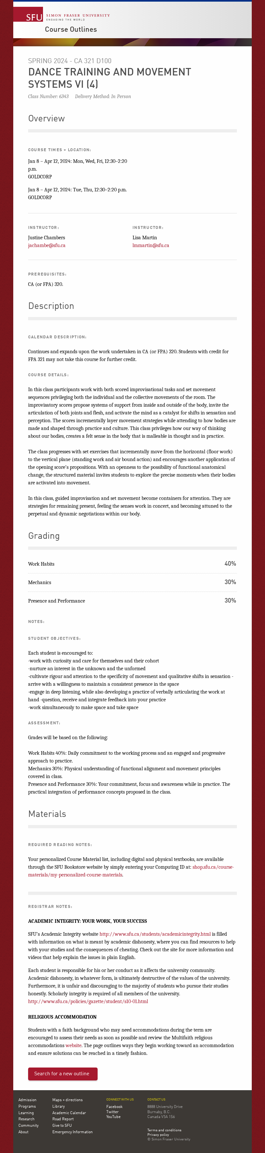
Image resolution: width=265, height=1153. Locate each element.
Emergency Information (72, 1132)
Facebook (114, 1107)
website (73, 1045)
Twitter (112, 1112)
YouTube (113, 1117)
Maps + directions (67, 1100)
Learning (26, 1113)
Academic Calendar (69, 1113)
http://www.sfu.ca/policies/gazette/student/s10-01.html (88, 1001)
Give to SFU (62, 1126)
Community (28, 1126)
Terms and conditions (164, 1130)
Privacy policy (158, 1135)
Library (58, 1107)
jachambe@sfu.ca (47, 245)
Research (26, 1119)
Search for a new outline (61, 1074)
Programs (27, 1107)
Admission (27, 1100)
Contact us (156, 1099)
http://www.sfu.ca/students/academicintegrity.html (155, 934)
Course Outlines (71, 29)
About (23, 1132)
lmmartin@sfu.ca (150, 245)
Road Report (63, 1119)
